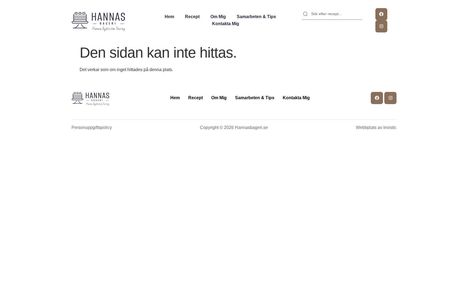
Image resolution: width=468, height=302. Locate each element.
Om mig (218, 16)
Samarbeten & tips (256, 16)
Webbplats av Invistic (376, 127)
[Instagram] (381, 26)
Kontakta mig (225, 23)
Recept (192, 16)
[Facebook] (381, 14)
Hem (169, 16)
